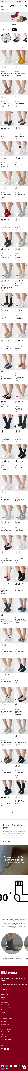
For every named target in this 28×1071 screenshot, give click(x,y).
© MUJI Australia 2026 (6, 1058)
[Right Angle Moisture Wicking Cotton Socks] (7, 512)
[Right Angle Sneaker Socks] (7, 118)
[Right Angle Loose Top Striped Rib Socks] (7, 57)
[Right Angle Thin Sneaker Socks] (21, 392)
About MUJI (4, 1021)
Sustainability (4, 1037)
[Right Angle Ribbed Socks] (21, 209)
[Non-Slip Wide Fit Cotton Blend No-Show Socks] (7, 574)
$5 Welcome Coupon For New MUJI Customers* (14, 1)
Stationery (3, 997)
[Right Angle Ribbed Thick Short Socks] (7, 483)
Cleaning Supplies (5, 1005)
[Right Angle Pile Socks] (21, 451)
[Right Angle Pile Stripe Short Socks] (7, 635)
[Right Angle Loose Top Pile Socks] (21, 726)
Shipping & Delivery (6, 1032)
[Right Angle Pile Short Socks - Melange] (21, 512)
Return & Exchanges (6, 1029)
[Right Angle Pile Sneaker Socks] (7, 148)
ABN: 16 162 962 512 (17, 1058)
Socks (7, 9)
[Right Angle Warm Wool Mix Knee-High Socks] (21, 787)
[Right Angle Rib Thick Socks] (21, 542)
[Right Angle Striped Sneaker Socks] (21, 635)
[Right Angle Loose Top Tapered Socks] (21, 574)
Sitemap (3, 1012)
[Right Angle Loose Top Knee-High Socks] (7, 421)
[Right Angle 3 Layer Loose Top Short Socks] (21, 239)
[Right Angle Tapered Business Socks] (21, 421)
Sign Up (5, 989)
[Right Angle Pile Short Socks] (7, 665)
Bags (20, 30)
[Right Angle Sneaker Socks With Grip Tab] (7, 726)
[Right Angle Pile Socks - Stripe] (21, 148)
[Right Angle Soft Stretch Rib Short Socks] (21, 756)
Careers (3, 1034)
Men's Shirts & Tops (6, 1007)
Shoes (26, 30)
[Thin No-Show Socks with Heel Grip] (21, 87)
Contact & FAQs (5, 1024)
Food (2, 999)
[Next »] (18, 812)
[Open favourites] (24, 1067)
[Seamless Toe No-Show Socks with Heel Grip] (7, 542)
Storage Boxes (4, 1002)
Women (3, 9)
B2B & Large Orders (6, 1039)
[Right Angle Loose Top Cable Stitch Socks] (7, 271)
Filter (2, 47)
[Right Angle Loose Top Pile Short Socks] (7, 239)
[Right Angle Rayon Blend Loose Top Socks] (7, 87)
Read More (6, 841)
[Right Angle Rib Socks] (21, 178)
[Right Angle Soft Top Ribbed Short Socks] (7, 209)
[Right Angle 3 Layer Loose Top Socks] (21, 300)
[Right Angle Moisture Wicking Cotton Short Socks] (7, 178)
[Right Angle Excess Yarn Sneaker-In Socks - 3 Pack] (21, 362)
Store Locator (4, 1026)
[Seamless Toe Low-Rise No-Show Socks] (21, 118)
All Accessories (6, 30)
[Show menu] (2, 6)
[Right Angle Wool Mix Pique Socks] (21, 57)
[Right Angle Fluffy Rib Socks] (21, 271)
